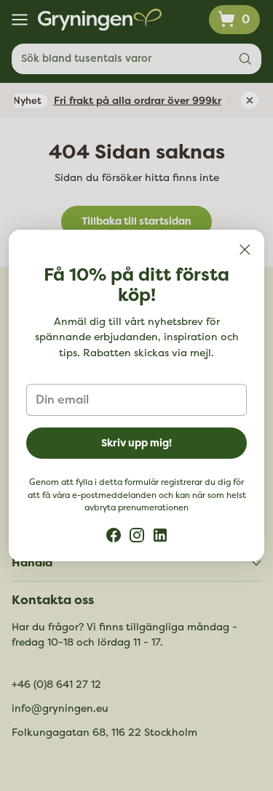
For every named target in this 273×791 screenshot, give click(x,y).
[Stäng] (244, 249)
